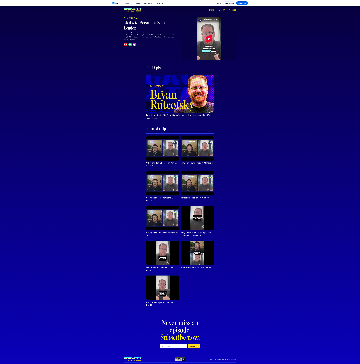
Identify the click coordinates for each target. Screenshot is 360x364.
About (222, 10)
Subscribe (232, 10)
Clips (137, 18)
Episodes (212, 10)
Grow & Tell (128, 18)
